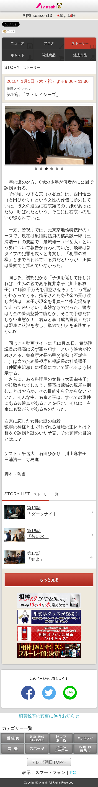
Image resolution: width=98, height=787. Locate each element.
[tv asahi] (49, 5)
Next (89, 133)
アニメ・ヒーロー (61, 749)
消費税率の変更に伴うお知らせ (49, 716)
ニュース (17, 43)
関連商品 (49, 55)
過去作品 (80, 55)
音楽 (13, 749)
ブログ (49, 43)
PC (73, 772)
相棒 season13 (49, 15)
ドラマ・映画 (61, 738)
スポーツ (37, 749)
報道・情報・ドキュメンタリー (37, 738)
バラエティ (85, 738)
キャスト (17, 55)
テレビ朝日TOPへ (49, 762)
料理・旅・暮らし (85, 749)
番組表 (13, 738)
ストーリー (80, 43)
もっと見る (49, 580)
